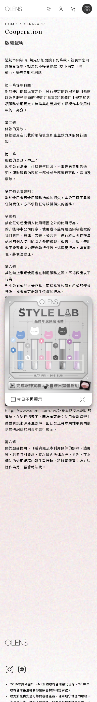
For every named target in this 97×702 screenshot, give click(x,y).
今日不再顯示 (29, 399)
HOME (11, 24)
